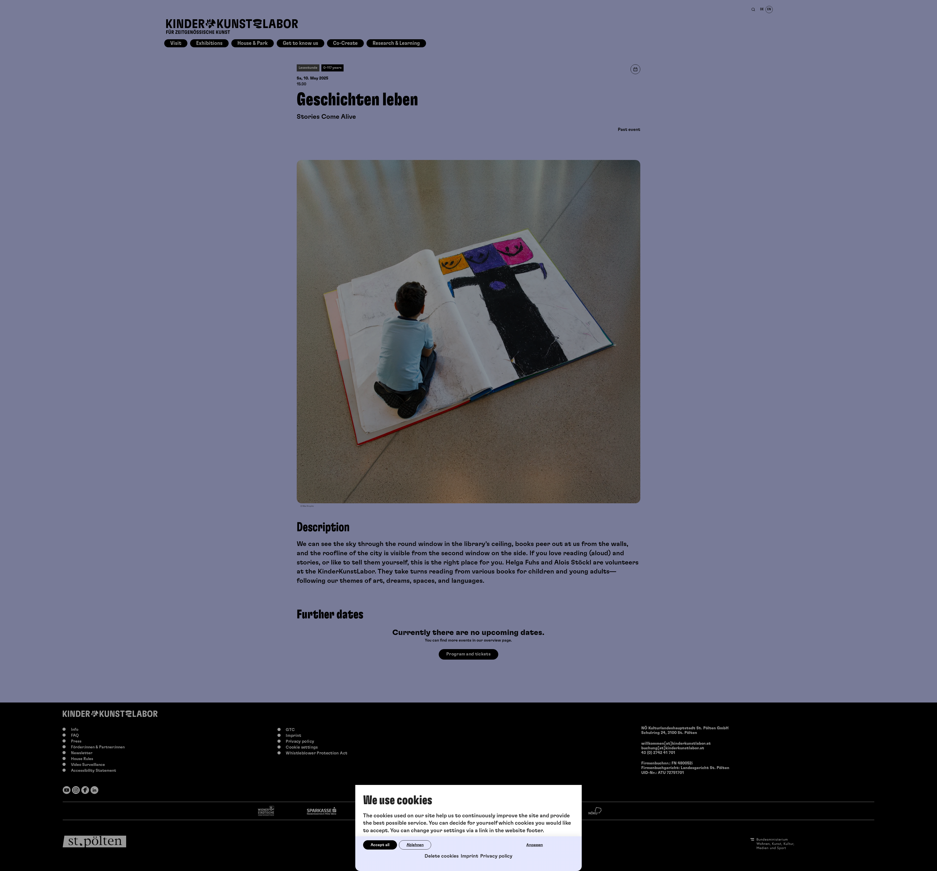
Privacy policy (496, 856)
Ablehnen (415, 845)
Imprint (469, 856)
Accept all (380, 845)
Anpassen (534, 845)
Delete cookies (442, 856)
